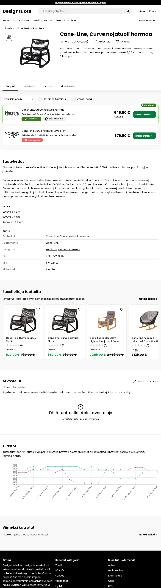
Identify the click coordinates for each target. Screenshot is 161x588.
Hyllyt (58, 586)
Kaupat (153, 11)
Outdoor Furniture (69, 249)
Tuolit (58, 565)
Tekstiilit (61, 20)
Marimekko (115, 575)
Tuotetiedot (28, 86)
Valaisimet (61, 581)
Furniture (38, 28)
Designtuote (17, 11)
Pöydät (59, 570)
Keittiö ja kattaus (43, 20)
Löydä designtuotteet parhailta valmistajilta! (80, 2)
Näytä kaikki (147, 299)
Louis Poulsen (116, 570)
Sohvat (72, 20)
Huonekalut (10, 20)
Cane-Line (52, 243)
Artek (111, 565)
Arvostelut (48, 86)
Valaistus (24, 20)
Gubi (111, 581)
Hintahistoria (68, 86)
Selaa (143, 11)
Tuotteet (23, 28)
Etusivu (9, 28)
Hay (110, 586)
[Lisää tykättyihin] (38, 309)
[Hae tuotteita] (128, 11)
